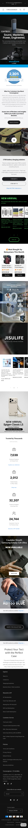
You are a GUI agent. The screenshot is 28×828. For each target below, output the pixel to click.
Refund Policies (7, 756)
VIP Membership (7, 697)
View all (14, 239)
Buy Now (7, 275)
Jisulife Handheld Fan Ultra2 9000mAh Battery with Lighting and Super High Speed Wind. (18, 372)
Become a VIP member (14, 528)
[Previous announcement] (3, 3)
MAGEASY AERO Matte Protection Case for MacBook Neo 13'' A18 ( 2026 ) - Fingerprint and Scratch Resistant (18, 222)
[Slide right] (17, 235)
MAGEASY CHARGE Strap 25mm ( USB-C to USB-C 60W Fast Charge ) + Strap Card (7, 221)
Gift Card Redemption (8, 708)
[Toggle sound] (25, 152)
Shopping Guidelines (8, 683)
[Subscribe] (22, 794)
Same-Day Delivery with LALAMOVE (12, 732)
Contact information (9, 824)
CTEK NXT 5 (14, 179)
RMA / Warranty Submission (10, 729)
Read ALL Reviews (14, 122)
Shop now (14, 487)
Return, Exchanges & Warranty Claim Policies (12, 760)
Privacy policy (23, 819)
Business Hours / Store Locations (11, 687)
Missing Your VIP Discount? (10, 704)
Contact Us (6, 679)
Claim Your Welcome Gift (9, 701)
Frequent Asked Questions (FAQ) (11, 725)
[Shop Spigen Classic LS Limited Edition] (14, 412)
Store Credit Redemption (9, 711)
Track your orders (7, 722)
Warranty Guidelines (8, 765)
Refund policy (16, 819)
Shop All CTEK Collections (13, 188)
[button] (3, 9)
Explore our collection (14, 465)
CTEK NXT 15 (14, 183)
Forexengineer (8, 819)
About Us (5, 676)
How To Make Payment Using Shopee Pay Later (13, 737)
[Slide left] (10, 235)
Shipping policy (19, 822)
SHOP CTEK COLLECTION (14, 627)
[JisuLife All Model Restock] (14, 302)
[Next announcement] (25, 3)
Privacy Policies (7, 752)
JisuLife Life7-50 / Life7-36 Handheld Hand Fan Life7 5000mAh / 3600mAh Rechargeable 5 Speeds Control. (6, 373)
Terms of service (10, 822)
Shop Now (14, 573)
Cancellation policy (20, 824)
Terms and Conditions (8, 748)
